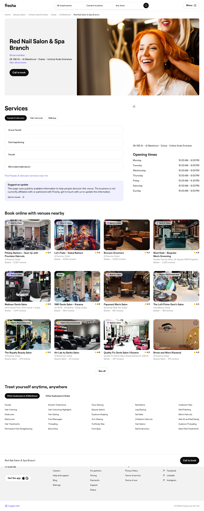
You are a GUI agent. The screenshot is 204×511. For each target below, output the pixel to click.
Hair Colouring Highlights (59, 409)
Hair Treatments (12, 424)
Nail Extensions (142, 429)
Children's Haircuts (144, 419)
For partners (95, 470)
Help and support (61, 475)
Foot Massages (55, 419)
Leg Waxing (140, 409)
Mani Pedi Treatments (189, 429)
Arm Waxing (97, 419)
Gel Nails (139, 414)
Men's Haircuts (185, 414)
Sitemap (56, 485)
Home (7, 14)
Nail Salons (140, 405)
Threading (53, 424)
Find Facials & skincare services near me (26, 175)
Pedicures (9, 414)
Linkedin (171, 475)
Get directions (18, 62)
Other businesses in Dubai (58, 396)
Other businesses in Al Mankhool (22, 396)
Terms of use (131, 480)
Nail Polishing (185, 409)
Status (93, 490)
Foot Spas (96, 429)
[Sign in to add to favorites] (47, 223)
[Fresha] (10, 5)
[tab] (16, 118)
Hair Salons (140, 424)
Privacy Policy (131, 470)
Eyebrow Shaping (100, 414)
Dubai (53, 14)
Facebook (171, 470)
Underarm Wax (185, 405)
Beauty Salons (98, 409)
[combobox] (69, 5)
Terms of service (133, 475)
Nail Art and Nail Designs (190, 419)
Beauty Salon (19, 14)
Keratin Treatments (57, 405)
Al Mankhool (65, 14)
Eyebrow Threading (188, 424)
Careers (56, 470)
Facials (8, 405)
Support (94, 485)
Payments (94, 480)
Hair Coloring (11, 409)
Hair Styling (53, 414)
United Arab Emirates (38, 14)
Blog (55, 480)
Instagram (171, 480)
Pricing (93, 475)
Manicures (10, 419)
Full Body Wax (98, 424)
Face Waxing (97, 405)
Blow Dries (53, 429)
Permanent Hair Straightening (18, 429)
